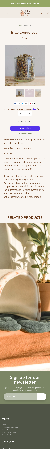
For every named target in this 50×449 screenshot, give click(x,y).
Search (4, 424)
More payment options (25, 133)
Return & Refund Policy (9, 432)
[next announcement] (47, 4)
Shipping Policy (6, 429)
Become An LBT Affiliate (9, 435)
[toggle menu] (3, 13)
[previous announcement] (3, 4)
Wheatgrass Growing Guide (10, 427)
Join (41, 397)
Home (20, 25)
